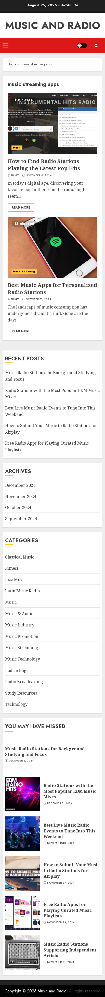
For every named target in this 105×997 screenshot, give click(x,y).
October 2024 (18, 507)
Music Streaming (24, 271)
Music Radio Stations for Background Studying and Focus (45, 751)
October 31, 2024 (38, 299)
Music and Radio (52, 25)
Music (17, 148)
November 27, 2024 (60, 883)
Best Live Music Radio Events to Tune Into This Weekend (69, 830)
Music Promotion (21, 636)
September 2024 (21, 518)
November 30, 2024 (60, 843)
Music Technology (22, 659)
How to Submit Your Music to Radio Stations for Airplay (72, 870)
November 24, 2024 (61, 922)
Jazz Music (15, 579)
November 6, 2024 (38, 175)
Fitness (12, 568)
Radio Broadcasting (24, 681)
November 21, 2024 (60, 962)
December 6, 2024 (21, 761)
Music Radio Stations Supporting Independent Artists (70, 949)
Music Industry (19, 625)
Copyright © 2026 (21, 991)
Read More (21, 207)
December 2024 (20, 485)
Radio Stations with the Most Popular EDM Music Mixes (70, 791)
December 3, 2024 (59, 803)
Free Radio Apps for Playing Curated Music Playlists (68, 910)
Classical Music (19, 557)
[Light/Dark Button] (82, 45)
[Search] (96, 46)
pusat (15, 175)
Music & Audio (19, 614)
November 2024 (20, 496)
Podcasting (16, 670)
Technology (16, 704)
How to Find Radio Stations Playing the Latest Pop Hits (44, 165)
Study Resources (21, 693)
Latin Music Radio (22, 591)
